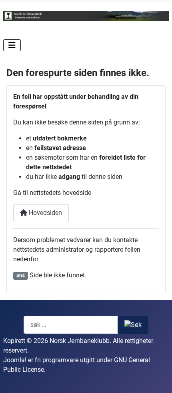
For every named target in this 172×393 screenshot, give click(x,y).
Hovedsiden (44, 213)
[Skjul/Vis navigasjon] (12, 45)
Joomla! (14, 360)
